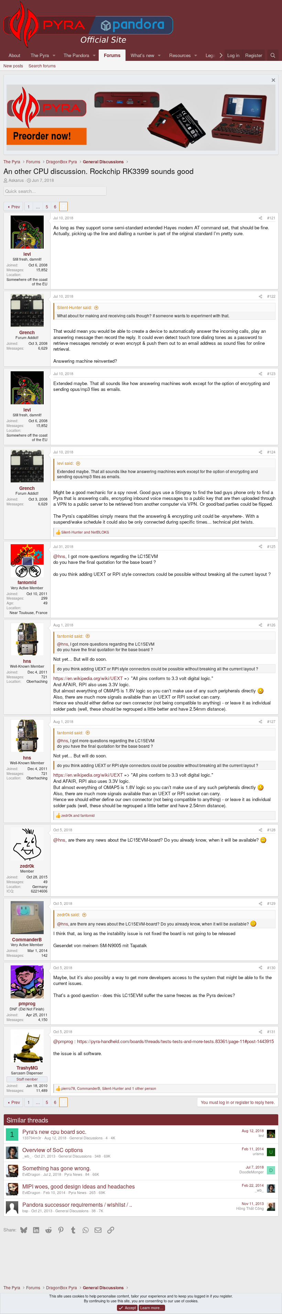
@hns (59, 556)
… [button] (38, 206)
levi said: (65, 463)
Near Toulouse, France (28, 612)
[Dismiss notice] (272, 81)
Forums (112, 55)
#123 (271, 373)
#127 (271, 721)
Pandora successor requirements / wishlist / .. (77, 1204)
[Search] (273, 55)
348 (98, 1156)
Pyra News (73, 1174)
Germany (39, 886)
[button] (54, 55)
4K (113, 1137)
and (85, 532)
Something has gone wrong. (56, 1168)
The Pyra (40, 55)
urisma (258, 1153)
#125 (271, 546)
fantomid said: (70, 636)
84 (87, 1174)
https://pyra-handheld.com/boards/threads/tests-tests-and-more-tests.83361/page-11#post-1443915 (175, 1041)
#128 (271, 829)
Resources (180, 55)
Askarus (16, 180)
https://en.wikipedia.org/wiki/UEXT (88, 678)
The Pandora (76, 55)
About (14, 55)
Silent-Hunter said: (74, 307)
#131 (271, 1031)
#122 (271, 296)
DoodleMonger (251, 1171)
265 (92, 1192)
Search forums (42, 65)
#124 (271, 452)
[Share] (260, 218)
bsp (25, 1210)
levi (261, 1135)
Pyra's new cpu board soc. (54, 1132)
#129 (271, 903)
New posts (13, 65)
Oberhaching (36, 681)
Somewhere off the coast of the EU (27, 282)
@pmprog (63, 1041)
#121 (271, 217)
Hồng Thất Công (250, 1208)
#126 (271, 624)
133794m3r (31, 1137)
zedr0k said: (68, 914)
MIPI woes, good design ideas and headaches (78, 1186)
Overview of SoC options (52, 1150)
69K (107, 1156)
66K (96, 1174)
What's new (142, 55)
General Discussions (85, 1137)
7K (101, 1210)
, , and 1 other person (108, 1088)
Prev (15, 206)
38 (93, 1210)
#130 (271, 967)
